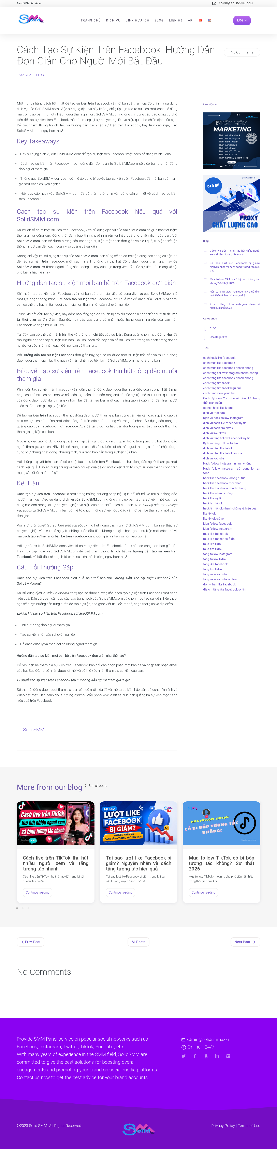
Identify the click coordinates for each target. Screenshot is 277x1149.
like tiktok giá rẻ (213, 518)
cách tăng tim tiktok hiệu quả (222, 388)
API (191, 20)
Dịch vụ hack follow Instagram (223, 418)
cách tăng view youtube (219, 393)
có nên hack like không (218, 408)
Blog (159, 20)
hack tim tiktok (213, 503)
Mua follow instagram (217, 529)
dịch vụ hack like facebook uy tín (224, 423)
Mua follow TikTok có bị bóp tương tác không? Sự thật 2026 (235, 281)
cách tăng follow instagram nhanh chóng (230, 373)
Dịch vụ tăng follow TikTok (220, 443)
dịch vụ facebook (214, 413)
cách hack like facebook (219, 358)
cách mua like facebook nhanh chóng (228, 368)
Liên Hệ (176, 20)
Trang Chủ (91, 20)
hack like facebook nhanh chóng (224, 488)
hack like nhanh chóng (218, 493)
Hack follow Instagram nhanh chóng (227, 463)
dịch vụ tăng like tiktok (218, 448)
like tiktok (209, 513)
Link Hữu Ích (137, 20)
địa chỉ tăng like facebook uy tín (224, 589)
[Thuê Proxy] (231, 204)
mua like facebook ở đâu (219, 539)
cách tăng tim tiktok (216, 383)
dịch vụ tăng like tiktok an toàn (223, 453)
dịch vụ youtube (213, 458)
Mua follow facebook (217, 523)
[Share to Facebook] (194, 1056)
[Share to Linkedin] (217, 1056)
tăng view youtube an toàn (220, 579)
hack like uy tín (212, 498)
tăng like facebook (215, 564)
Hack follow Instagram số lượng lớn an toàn (231, 471)
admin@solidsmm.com (236, 3)
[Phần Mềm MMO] (231, 141)
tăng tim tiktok (212, 569)
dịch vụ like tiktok (214, 433)
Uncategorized (219, 337)
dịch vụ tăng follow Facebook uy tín (226, 438)
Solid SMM (38, 1125)
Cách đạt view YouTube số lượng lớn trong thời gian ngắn (231, 400)
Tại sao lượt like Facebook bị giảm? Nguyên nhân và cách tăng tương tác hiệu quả (235, 267)
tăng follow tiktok (214, 559)
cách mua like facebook (219, 363)
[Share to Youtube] (205, 1056)
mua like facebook (215, 534)
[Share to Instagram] (228, 1056)
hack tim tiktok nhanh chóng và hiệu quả (230, 508)
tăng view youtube (215, 574)
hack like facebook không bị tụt (224, 478)
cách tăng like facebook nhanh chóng (228, 378)
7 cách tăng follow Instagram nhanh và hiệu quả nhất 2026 (235, 306)
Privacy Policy (223, 1125)
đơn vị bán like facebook (219, 584)
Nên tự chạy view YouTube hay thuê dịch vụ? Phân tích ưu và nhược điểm (235, 293)
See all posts (98, 785)
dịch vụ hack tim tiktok (218, 428)
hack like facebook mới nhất (222, 483)
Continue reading (37, 892)
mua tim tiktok (212, 549)
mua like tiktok (212, 544)
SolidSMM (33, 730)
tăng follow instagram (217, 554)
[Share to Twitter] (183, 1056)
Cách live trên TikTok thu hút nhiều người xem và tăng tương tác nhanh (235, 252)
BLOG (40, 75)
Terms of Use (249, 1125)
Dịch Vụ (113, 20)
